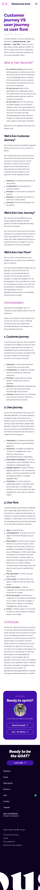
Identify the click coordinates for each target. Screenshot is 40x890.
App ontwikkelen (10, 814)
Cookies (5, 838)
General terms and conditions (12, 845)
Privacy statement (9, 842)
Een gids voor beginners (11, 816)
